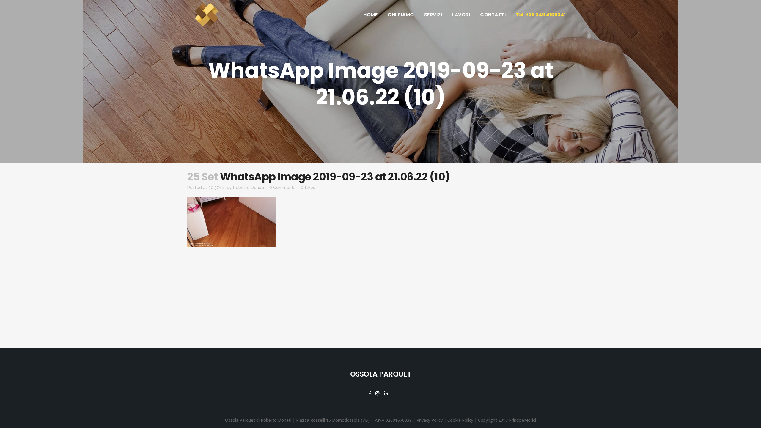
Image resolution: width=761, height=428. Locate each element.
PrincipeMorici (522, 420)
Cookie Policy (460, 420)
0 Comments (282, 187)
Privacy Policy (429, 420)
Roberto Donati (248, 187)
